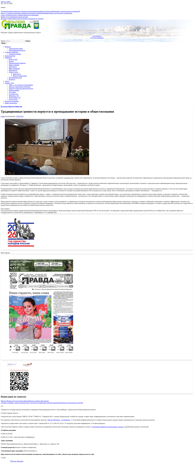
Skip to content (5, 2)
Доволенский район (16, 48)
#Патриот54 (13, 70)
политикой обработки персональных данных (108, 427)
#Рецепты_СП (14, 96)
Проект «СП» (9, 83)
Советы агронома (15, 54)
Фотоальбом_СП (15, 97)
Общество (8, 57)
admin (3, 116)
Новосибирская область (17, 50)
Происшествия (10, 56)
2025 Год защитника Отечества (19, 87)
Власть (11, 61)
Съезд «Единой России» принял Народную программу (20, 15)
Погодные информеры (97, 38)
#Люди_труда (13, 72)
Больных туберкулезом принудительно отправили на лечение (22, 18)
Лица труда (17, 74)
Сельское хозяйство (11, 52)
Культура (12, 79)
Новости (8, 47)
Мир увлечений (14, 68)
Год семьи (12, 92)
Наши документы (11, 103)
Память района (14, 90)
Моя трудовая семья (20, 76)
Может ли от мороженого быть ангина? (14, 17)
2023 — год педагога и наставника (21, 85)
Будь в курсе (13, 59)
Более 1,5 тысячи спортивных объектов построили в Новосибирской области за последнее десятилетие (36, 13)
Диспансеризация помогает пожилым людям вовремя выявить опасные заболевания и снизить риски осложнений (40, 11)
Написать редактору (12, 101)
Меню (3, 43)
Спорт (7, 81)
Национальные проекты (17, 63)
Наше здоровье (14, 65)
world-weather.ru (97, 36)
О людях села (13, 94)
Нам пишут (13, 67)
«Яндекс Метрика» (53, 420)
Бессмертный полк (15, 77)
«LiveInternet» (65, 420)
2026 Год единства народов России (21, 88)
